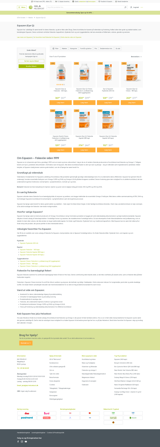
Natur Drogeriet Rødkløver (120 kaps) (126, 385)
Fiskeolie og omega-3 (89, 370)
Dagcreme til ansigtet (89, 381)
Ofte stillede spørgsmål (57, 366)
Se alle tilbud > (31, 66)
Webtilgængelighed (55, 399)
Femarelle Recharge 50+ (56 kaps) (125, 388)
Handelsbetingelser (23, 433)
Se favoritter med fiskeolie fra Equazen (46, 37)
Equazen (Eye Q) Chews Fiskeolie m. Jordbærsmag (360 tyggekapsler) (84, 91)
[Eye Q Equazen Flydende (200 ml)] (108, 72)
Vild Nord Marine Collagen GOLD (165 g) (127, 381)
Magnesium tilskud (88, 377)
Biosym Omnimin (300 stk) (123, 363)
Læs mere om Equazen (24, 37)
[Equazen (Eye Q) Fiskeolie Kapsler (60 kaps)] (108, 119)
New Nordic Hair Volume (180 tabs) (126, 370)
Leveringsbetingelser (38, 433)
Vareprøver (53, 392)
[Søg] (125, 7)
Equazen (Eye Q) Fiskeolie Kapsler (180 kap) (84, 137)
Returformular (54, 377)
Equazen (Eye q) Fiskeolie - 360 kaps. (60, 90)
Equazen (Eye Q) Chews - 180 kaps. (132, 90)
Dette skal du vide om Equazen (71, 37)
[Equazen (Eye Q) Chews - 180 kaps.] (131, 72)
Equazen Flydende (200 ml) (29, 243)
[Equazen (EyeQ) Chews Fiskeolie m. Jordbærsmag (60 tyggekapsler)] (60, 119)
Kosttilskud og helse (89, 359)
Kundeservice (53, 363)
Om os (51, 370)
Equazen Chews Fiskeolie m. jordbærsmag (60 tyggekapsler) (40, 261)
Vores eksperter (54, 381)
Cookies (52, 385)
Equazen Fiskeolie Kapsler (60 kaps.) (32, 255)
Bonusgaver (53, 395)
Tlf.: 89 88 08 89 (23, 368)
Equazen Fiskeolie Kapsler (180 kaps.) (32, 252)
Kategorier (73, 48)
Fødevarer (85, 385)
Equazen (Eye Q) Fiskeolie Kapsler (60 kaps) (108, 137)
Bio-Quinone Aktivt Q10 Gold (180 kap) (127, 366)
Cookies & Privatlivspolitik (55, 433)
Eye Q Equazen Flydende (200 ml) (108, 90)
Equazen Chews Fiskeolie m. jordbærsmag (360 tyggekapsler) (40, 266)
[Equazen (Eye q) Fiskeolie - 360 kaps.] (60, 72)
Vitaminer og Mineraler (89, 366)
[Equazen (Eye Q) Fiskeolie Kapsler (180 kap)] (84, 119)
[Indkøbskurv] (142, 7)
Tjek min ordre (54, 374)
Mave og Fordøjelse (88, 363)
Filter (56, 48)
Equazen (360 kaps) (120, 359)
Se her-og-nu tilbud (31, 61)
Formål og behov (85, 48)
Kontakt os (25, 343)
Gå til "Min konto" (55, 359)
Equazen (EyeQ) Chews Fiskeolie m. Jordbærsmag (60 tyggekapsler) (60, 138)
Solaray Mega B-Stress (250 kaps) (125, 377)
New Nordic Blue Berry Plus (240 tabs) (127, 374)
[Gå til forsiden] (36, 7)
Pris (96, 48)
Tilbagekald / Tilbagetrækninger (59, 388)
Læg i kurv (60, 103)
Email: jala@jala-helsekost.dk (27, 385)
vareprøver (82, 1)
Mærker (64, 48)
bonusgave (91, 1)
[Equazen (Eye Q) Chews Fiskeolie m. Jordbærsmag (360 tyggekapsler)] (84, 72)
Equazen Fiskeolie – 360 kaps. (30, 250)
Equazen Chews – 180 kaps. (29, 264)
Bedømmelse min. (106, 48)
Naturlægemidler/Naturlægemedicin (94, 374)
